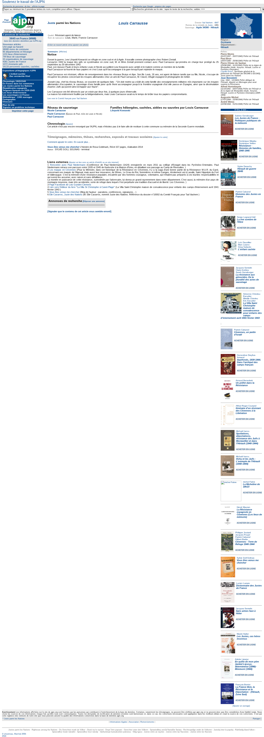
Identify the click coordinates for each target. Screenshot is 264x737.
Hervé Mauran (243, 507)
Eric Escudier (249, 301)
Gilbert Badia (241, 539)
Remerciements (147, 722)
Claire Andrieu (242, 270)
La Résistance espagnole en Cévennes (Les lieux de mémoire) (249, 513)
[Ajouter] (69, 124)
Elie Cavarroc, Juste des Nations (65, 194)
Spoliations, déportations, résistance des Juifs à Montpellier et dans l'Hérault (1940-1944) (248, 438)
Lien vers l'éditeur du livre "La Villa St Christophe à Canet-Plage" (82, 187)
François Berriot (243, 684)
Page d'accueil (6, 21)
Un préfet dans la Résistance (245, 384)
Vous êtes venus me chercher (63, 147)
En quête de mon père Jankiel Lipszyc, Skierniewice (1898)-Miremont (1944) (247, 665)
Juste (51, 23)
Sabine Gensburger (244, 116)
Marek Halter (243, 634)
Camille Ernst (226, 71)
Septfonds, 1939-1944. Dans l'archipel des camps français (249, 362)
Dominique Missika (247, 141)
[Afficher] (62, 52)
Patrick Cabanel (243, 192)
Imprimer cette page (23, 111)
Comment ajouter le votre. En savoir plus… (68, 142)
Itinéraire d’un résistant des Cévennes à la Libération (248, 410)
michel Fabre (249, 482)
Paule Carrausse (56, 113)
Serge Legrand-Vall (246, 217)
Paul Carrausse (55, 116)
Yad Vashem (207, 23)
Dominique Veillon (247, 143)
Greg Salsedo (244, 247)
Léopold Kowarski (120, 110)
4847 (216, 23)
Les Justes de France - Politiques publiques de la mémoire (248, 120)
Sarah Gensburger (244, 272)
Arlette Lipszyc (242, 659)
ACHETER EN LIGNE (244, 129)
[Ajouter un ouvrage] (241, 706)
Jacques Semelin (244, 268)
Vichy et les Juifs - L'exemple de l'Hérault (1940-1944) (248, 461)
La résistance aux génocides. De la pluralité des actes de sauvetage (247, 278)
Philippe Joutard (243, 532)
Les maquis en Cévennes (63, 170)
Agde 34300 (202, 27)
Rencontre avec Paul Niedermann (67, 165)
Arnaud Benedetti (244, 380)
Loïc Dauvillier (244, 242)
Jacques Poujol (242, 535)
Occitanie (226, 42)
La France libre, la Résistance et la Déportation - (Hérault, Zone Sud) (248, 691)
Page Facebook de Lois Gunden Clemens (70, 184)
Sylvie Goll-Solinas (245, 558)
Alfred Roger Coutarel (246, 406)
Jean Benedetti (229, 78)
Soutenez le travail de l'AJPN (23, 2)
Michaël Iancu (242, 431)
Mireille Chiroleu (250, 298)
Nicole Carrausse (56, 110)
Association (134, 722)
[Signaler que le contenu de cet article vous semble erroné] (79, 211)
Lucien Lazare (243, 583)
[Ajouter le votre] (160, 137)
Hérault (225, 47)
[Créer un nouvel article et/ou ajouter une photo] (67, 45)
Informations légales (118, 722)
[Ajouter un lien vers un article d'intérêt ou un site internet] (94, 162)
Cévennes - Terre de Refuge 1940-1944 (246, 542)
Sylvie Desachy (244, 166)
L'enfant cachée (246, 249)
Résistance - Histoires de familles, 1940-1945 (250, 148)
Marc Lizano (244, 245)
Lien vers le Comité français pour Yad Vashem (67, 98)
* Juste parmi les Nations (13, 719)
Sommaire (53, 51)
